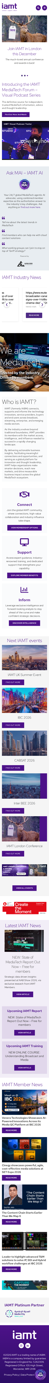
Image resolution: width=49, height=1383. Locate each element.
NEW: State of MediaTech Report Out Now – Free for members (23, 964)
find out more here (30, 207)
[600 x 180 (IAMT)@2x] (24, 902)
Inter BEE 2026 (24, 803)
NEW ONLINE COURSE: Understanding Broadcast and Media (24, 1056)
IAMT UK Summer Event (24, 675)
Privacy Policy (11, 1374)
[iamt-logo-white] (24, 1331)
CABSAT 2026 (24, 760)
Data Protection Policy (33, 1374)
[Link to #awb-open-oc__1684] (44, 7)
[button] (22, 75)
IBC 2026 (24, 717)
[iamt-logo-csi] (9, 4)
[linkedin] (27, 1345)
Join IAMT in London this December (24, 51)
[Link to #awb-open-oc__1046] (38, 7)
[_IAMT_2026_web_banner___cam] (24, 1281)
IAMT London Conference (25, 846)
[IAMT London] (24, 865)
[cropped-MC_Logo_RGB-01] (18, 1309)
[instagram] (21, 1345)
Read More (29, 315)
